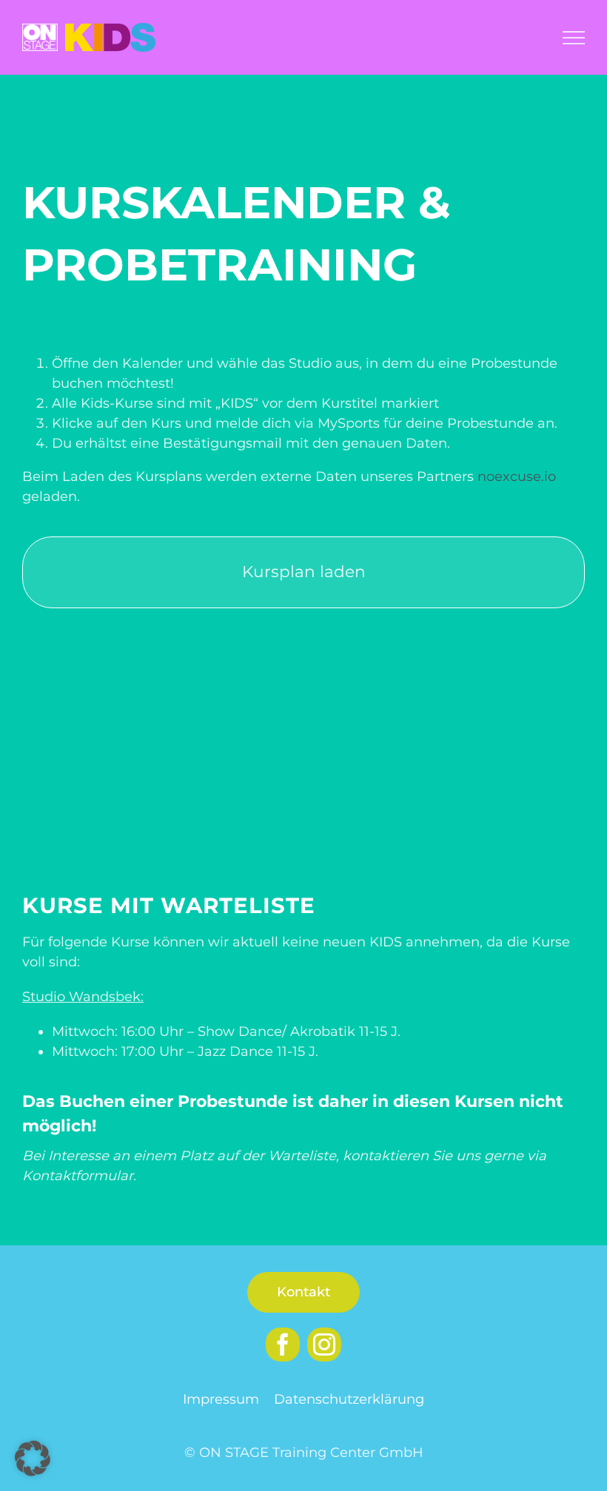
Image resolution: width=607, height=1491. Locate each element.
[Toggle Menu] (573, 37)
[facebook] (283, 1344)
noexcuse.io (516, 476)
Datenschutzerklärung (349, 1399)
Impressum (221, 1399)
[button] (32, 1458)
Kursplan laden (304, 571)
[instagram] (324, 1344)
